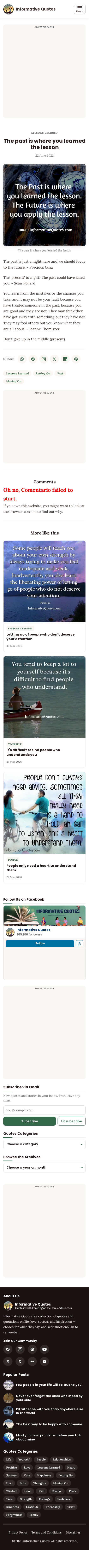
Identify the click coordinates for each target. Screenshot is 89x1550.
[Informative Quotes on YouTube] (44, 1349)
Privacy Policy (18, 1532)
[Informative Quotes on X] (7, 1361)
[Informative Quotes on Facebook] (7, 1349)
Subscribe (29, 1121)
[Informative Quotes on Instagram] (43, 359)
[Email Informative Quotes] (44, 1361)
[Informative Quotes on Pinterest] (32, 1349)
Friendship (53, 1507)
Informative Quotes (33, 930)
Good (27, 1491)
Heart (71, 1467)
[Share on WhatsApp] (22, 359)
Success (11, 1475)
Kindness (12, 1507)
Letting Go (43, 373)
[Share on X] (54, 359)
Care (27, 1475)
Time (9, 1499)
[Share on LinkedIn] (65, 359)
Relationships (62, 1459)
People (41, 1459)
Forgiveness (14, 1515)
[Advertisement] (44, 73)
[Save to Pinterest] (76, 359)
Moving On (13, 381)
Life (8, 1459)
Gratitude (32, 1507)
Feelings (44, 1499)
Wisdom (11, 1491)
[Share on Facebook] (32, 359)
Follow (40, 943)
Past (60, 373)
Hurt (9, 1483)
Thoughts (39, 1483)
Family (34, 1515)
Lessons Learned (44, 132)
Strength (26, 1499)
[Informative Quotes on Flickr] (32, 1361)
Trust (71, 1507)
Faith (23, 1483)
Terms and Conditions (46, 1532)
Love (27, 1467)
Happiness (44, 1475)
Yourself (23, 1459)
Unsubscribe (71, 1121)
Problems (63, 1499)
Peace (73, 1491)
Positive (11, 1467)
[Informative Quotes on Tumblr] (20, 1361)
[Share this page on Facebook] (79, 943)
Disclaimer (73, 1532)
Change (57, 1491)
